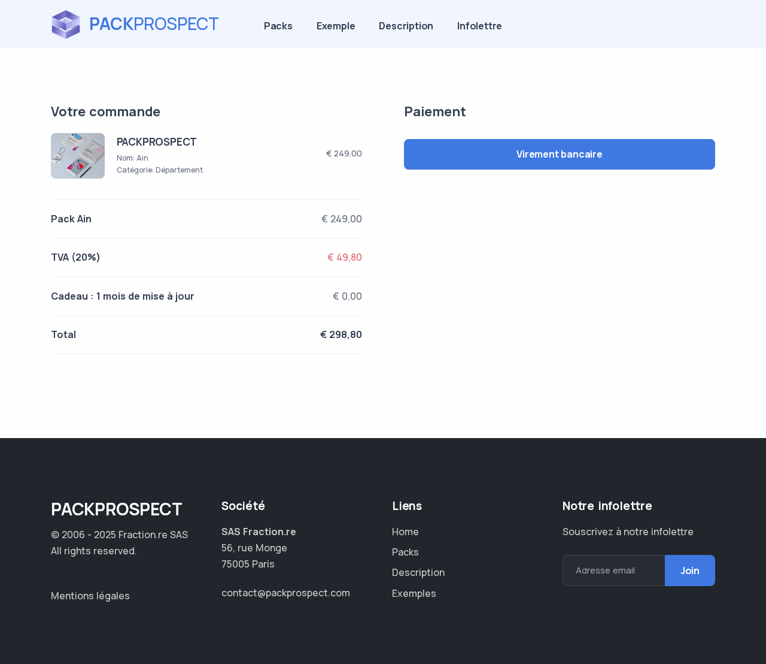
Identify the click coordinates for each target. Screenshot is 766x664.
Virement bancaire (559, 154)
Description (406, 25)
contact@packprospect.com (285, 592)
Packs (278, 25)
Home (405, 531)
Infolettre (479, 25)
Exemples (414, 593)
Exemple (336, 25)
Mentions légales (90, 595)
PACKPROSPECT (157, 142)
